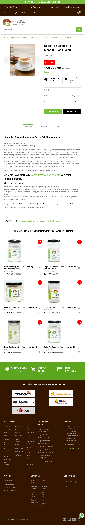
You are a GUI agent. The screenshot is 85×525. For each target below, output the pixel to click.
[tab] (62, 90)
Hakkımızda (35, 506)
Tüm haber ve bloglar (44, 461)
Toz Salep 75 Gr (9, 484)
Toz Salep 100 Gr (9, 487)
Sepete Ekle (52, 111)
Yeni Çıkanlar (76, 7)
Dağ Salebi (18, 445)
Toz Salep (31, 221)
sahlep (58, 221)
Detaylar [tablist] (47, 90)
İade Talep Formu (43, 494)
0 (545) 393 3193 (34, 7)
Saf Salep (18, 455)
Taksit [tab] (57, 127)
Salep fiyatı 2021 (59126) (45, 446)
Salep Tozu (19, 448)
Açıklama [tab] (28, 127)
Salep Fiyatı (19, 451)
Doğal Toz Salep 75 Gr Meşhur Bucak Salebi (60, 307)
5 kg (37, 221)
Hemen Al (70, 111)
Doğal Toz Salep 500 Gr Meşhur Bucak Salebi (20, 347)
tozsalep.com (13, 519)
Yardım (6, 13)
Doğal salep (22, 221)
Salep (6, 435)
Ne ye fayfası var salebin (45, 175)
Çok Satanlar (66, 7)
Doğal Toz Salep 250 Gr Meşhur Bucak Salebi (20, 307)
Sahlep (6, 439)
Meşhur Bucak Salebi (47, 221)
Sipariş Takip (16, 13)
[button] (7, 60)
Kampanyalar (55, 7)
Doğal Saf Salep (28, 37)
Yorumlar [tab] (43, 127)
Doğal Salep (15, 37)
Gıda (6, 37)
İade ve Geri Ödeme (33, 494)
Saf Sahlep (18, 435)
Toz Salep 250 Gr (9, 491)
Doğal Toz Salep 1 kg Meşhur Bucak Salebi (59, 347)
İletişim (43, 500)
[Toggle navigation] (79, 21)
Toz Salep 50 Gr (9, 480)
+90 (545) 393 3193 (73, 448)
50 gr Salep (30, 432)
